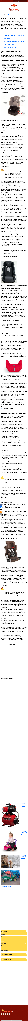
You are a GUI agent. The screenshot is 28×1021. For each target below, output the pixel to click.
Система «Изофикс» (9, 44)
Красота (3, 948)
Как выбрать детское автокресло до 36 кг (14, 41)
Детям (6, 14)
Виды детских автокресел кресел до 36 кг (14, 35)
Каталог (3, 934)
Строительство (4, 945)
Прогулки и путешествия (13, 14)
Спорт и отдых (4, 950)
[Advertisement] (14, 659)
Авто (2, 936)
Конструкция (7, 38)
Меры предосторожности (10, 47)
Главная (2, 14)
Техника (3, 938)
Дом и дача (3, 943)
